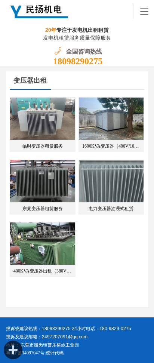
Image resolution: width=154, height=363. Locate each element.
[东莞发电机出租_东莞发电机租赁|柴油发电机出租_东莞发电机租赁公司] (69, 11)
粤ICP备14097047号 (25, 353)
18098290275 (77, 61)
